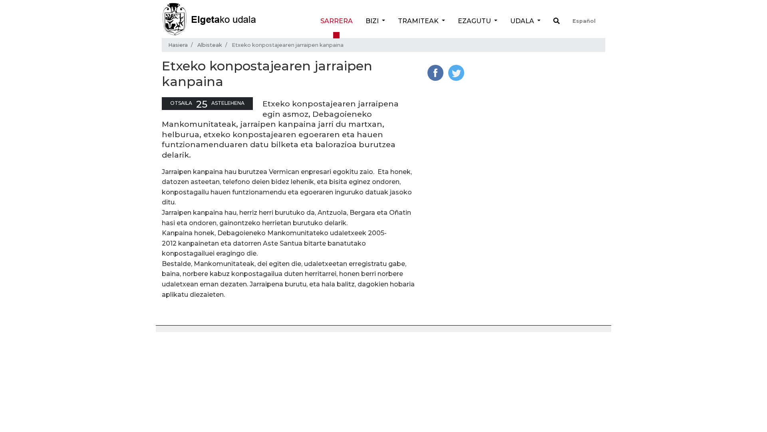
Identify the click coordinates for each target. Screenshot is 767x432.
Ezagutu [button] (475, 21)
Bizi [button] (373, 21)
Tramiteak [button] (419, 21)
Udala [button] (523, 21)
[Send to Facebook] (435, 72)
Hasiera (178, 45)
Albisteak (209, 45)
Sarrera (336, 21)
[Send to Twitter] (456, 72)
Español (584, 21)
